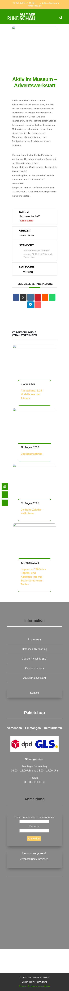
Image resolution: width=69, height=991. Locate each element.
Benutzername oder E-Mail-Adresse (34, 817)
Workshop (28, 271)
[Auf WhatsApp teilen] (52, 297)
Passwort (34, 826)
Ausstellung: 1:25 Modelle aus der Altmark (31, 394)
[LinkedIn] (30, 297)
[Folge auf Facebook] (34, 901)
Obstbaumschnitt (31, 454)
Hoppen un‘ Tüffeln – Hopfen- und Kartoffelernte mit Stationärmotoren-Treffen (33, 577)
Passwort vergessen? (34, 853)
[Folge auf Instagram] (34, 925)
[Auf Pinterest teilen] (37, 297)
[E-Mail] (37, 304)
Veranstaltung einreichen (34, 859)
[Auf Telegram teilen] (30, 304)
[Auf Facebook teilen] (16, 297)
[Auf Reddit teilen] (45, 297)
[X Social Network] (23, 297)
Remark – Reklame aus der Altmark (34, 986)
